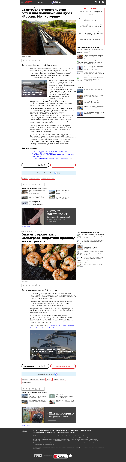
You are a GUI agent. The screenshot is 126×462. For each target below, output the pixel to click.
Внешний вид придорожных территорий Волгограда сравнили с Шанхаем (63, 197)
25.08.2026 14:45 (26, 231)
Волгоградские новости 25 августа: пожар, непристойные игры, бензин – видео (91, 13)
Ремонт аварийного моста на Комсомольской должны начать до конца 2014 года (37, 192)
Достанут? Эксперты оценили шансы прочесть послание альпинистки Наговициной (94, 242)
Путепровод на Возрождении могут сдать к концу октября (37, 196)
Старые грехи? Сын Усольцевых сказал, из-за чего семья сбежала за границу (94, 73)
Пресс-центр (74, 430)
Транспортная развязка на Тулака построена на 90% (52, 158)
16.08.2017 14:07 (25, 7)
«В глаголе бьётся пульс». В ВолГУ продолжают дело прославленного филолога (91, 26)
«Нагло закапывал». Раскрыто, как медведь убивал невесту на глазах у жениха (94, 51)
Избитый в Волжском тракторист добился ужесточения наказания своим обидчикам (65, 396)
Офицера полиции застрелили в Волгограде (90, 40)
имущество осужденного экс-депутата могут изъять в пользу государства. (52, 326)
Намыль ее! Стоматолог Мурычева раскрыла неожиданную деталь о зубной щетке (93, 79)
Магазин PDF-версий (85, 430)
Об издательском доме (62, 430)
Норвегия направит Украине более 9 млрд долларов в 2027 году (94, 113)
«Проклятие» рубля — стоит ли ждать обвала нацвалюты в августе (94, 96)
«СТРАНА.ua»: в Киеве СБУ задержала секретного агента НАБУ (94, 107)
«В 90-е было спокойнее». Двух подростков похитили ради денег (93, 263)
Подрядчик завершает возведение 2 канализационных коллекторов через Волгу (37, 203)
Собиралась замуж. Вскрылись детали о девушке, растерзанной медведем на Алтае (93, 62)
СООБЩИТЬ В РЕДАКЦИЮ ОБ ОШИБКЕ (66, 432)
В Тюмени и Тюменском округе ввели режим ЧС (94, 90)
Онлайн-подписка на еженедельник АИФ (44, 432)
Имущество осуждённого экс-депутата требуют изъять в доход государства (38, 402)
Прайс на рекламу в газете (47, 430)
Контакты (35, 430)
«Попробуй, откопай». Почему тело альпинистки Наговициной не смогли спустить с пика (93, 68)
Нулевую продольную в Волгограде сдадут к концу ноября (63, 192)
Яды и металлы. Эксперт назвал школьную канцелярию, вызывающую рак (92, 247)
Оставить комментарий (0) (63, 165)
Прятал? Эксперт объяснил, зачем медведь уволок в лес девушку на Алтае (93, 253)
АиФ (33, 56)
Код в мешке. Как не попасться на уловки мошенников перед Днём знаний (65, 402)
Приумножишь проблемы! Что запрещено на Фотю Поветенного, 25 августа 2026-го (91, 33)
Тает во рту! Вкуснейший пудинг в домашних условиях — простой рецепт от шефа (93, 57)
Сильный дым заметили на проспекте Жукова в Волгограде (91, 19)
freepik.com (25, 281)
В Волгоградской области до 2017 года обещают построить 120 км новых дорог (50, 152)
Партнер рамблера (47, 455)
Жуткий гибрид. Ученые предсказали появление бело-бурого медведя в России (94, 236)
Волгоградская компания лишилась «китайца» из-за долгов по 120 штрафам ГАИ (52, 350)
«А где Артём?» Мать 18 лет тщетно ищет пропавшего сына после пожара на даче (93, 259)
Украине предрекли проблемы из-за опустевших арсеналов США (93, 101)
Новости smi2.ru (27, 226)
